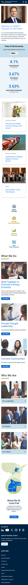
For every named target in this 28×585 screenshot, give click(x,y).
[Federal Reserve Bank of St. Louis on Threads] (23, 530)
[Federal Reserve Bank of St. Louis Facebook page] (19, 530)
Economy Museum (5, 582)
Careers (3, 567)
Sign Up (4, 544)
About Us (3, 555)
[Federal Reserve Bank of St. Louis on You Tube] (7, 530)
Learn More (5, 298)
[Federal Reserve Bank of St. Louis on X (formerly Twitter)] (12, 530)
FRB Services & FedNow (7, 576)
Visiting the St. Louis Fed (7, 579)
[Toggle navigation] (26, 2)
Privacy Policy (4, 564)
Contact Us (4, 561)
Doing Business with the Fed (8, 570)
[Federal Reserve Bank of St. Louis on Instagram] (16, 530)
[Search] (23, 2)
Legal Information (5, 558)
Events (2, 573)
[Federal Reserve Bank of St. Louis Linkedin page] (2, 530)
